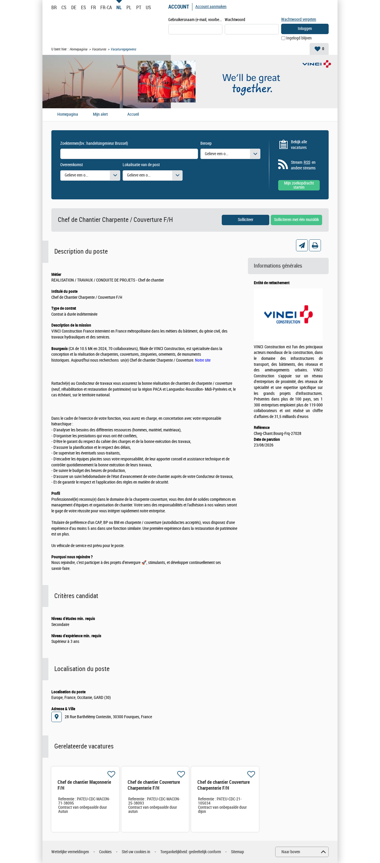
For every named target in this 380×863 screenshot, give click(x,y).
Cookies (105, 851)
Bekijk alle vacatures (299, 144)
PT (138, 7)
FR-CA (106, 7)
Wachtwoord (235, 19)
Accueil (133, 114)
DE (73, 7)
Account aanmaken (211, 6)
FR (93, 7)
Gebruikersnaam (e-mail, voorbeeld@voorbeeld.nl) (195, 19)
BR (54, 7)
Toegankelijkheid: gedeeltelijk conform (190, 851)
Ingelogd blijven (299, 38)
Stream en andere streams (303, 165)
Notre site (202, 360)
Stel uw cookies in (136, 851)
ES (83, 7)
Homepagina (78, 49)
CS (63, 7)
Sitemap (237, 851)
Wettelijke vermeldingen (70, 851)
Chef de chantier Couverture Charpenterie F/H (154, 785)
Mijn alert (100, 114)
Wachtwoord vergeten (298, 19)
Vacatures (99, 49)
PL (128, 7)
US (148, 7)
